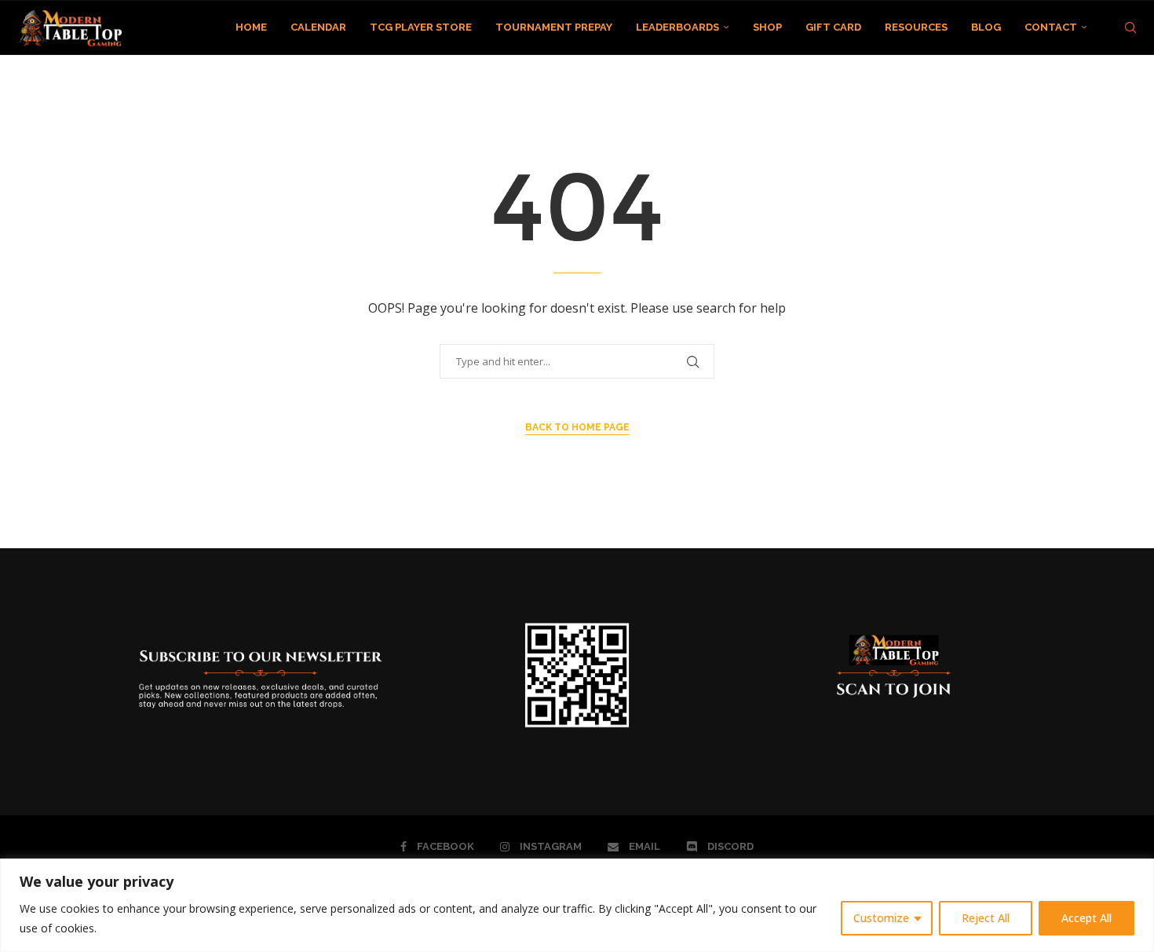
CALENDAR (318, 27)
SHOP (767, 27)
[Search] (1130, 27)
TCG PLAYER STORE (421, 27)
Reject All (986, 917)
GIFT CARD (833, 27)
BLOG (986, 27)
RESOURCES (916, 27)
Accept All (1086, 917)
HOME (251, 27)
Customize (881, 917)
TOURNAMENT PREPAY (553, 27)
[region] (577, 905)
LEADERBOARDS (677, 27)
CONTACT (1050, 27)
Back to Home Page (577, 427)
